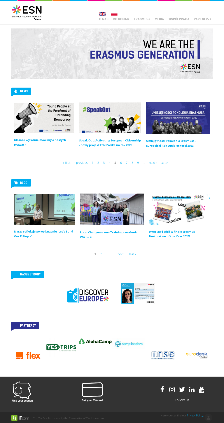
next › (153, 162)
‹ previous (81, 162)
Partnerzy (203, 19)
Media (159, 19)
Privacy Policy (195, 415)
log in (208, 418)
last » (164, 162)
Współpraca (178, 19)
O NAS (103, 19)
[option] (37, 341)
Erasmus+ (142, 19)
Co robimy (121, 19)
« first (66, 162)
